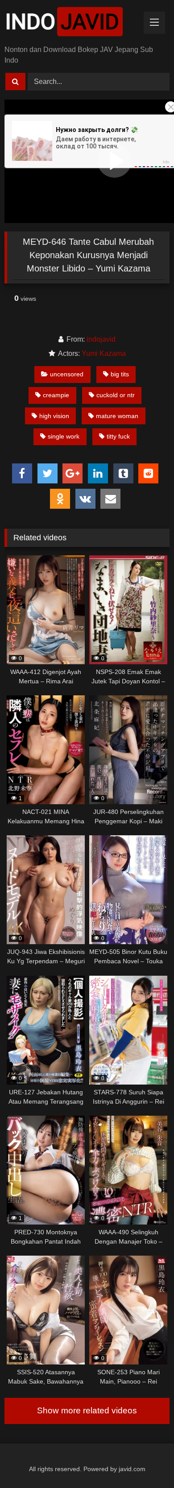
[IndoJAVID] (71, 23)
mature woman (117, 415)
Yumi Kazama (104, 353)
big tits (120, 374)
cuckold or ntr (115, 395)
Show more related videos (87, 1410)
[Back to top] (146, 1461)
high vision (54, 415)
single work (63, 436)
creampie (56, 395)
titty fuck (118, 436)
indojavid (101, 339)
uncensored (66, 374)
